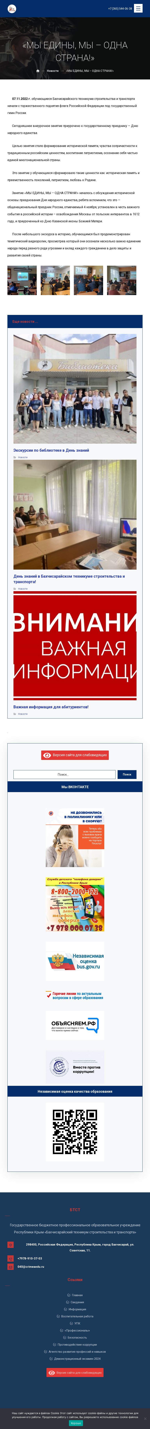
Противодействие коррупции (77, 1344)
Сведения (77, 1302)
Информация (77, 1309)
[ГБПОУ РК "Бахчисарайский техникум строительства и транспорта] (37, 70)
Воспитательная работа (77, 1316)
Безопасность (77, 1337)
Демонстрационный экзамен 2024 (77, 1359)
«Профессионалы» (77, 1330)
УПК (77, 1323)
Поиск (127, 774)
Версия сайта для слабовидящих (79, 755)
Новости (23, 457)
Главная (77, 1295)
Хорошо (76, 1423)
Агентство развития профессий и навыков (77, 1351)
